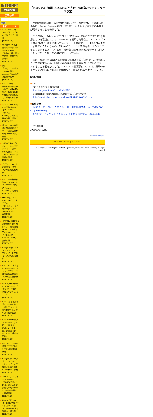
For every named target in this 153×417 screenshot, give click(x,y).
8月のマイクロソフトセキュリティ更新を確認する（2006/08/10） (68, 114)
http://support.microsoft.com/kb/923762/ (52, 90)
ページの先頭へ (98, 135)
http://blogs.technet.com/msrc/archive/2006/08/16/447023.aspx (62, 97)
